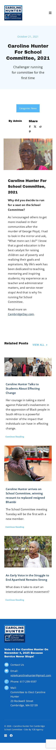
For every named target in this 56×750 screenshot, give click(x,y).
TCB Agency (37, 729)
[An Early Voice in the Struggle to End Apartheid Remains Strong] (28, 551)
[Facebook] (29, 127)
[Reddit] (40, 127)
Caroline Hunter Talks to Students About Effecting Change (23, 388)
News (34, 108)
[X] (35, 127)
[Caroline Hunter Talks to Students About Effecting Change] (28, 366)
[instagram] (5, 735)
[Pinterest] (29, 132)
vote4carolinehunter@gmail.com (30, 675)
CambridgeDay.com (21, 314)
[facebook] (11, 735)
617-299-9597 (28, 681)
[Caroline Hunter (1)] (13, 6)
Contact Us (17, 664)
